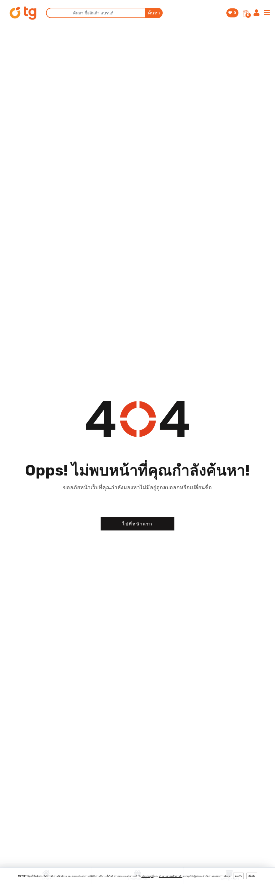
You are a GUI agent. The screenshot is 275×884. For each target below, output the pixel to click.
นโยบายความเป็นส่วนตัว (170, 876)
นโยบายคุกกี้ (148, 876)
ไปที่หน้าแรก (137, 523)
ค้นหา (154, 13)
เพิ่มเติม (252, 876)
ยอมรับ (238, 876)
